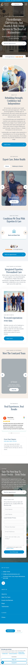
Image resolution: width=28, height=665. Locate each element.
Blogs (3, 603)
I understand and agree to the (14, 547)
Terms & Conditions (13, 653)
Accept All (14, 662)
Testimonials (5, 606)
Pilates (3, 617)
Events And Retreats (7, 600)
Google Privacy (21, 653)
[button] (2, 187)
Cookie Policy (5, 653)
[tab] (7, 166)
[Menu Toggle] (26, 4)
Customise (14, 656)
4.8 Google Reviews (10, 56)
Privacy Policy (10, 548)
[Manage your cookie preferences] (2, 662)
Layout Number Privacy (10, 517)
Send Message (14, 552)
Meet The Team (6, 597)
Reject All (14, 659)
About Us (4, 594)
